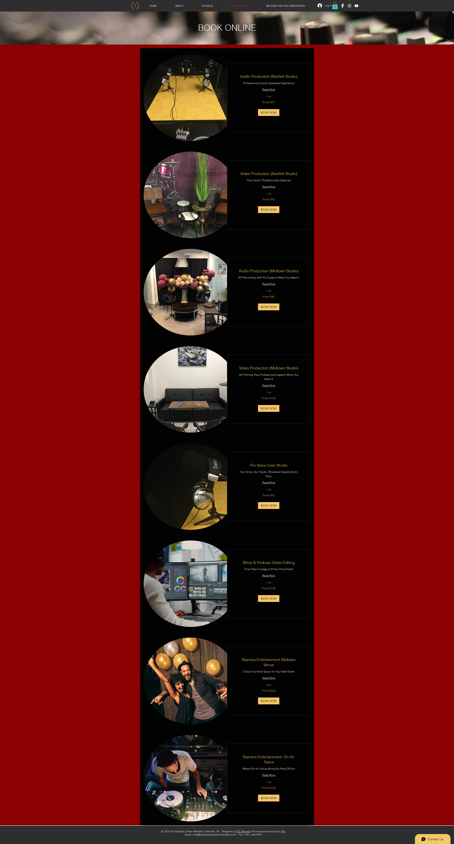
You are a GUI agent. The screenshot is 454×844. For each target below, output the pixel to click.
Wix (283, 831)
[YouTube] (356, 6)
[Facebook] (342, 6)
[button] (335, 5)
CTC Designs (243, 831)
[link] (269, 76)
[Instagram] (349, 6)
